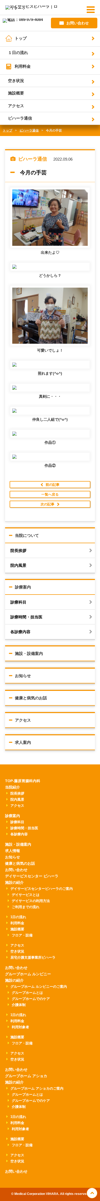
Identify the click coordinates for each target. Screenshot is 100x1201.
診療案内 (23, 587)
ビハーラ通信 (20, 118)
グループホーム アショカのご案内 (36, 1088)
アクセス (16, 105)
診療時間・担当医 (26, 617)
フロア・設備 (22, 935)
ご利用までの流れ (25, 907)
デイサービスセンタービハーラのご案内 (41, 889)
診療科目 (18, 602)
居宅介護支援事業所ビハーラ (32, 957)
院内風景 (18, 565)
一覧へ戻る (50, 494)
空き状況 (16, 80)
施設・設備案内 (29, 653)
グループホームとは (27, 993)
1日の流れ (18, 917)
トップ (21, 38)
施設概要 (16, 93)
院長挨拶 (18, 550)
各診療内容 (20, 631)
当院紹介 (12, 787)
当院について (27, 535)
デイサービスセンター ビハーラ (31, 876)
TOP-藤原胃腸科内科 (22, 781)
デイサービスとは (25, 895)
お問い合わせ (77, 23)
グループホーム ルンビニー (28, 974)
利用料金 (23, 66)
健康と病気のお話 (31, 698)
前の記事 (52, 485)
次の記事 (47, 504)
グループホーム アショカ (26, 1076)
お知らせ (23, 675)
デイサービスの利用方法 (31, 901)
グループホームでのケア (31, 999)
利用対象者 (20, 1027)
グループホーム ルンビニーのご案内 (38, 987)
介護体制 (19, 1005)
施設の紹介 (14, 882)
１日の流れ (18, 52)
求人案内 (23, 742)
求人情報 (12, 851)
